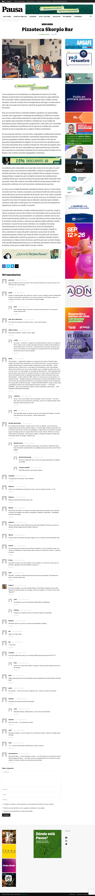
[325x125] (79, 133)
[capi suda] (79, 278)
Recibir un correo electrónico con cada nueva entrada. (18, 811)
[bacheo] (79, 330)
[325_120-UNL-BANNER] (79, 183)
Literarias (78, 16)
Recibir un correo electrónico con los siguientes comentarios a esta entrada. (24, 808)
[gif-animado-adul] (79, 144)
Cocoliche (56, 16)
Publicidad (72, 894)
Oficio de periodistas (19, 1)
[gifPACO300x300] (79, 111)
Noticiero (7, 16)
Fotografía (67, 16)
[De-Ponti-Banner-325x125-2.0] (79, 83)
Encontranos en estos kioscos (43, 1)
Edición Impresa (30, 1)
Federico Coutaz (45, 34)
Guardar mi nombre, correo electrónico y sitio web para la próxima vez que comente (28, 804)
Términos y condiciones (83, 894)
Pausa (3, 20)
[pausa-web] (79, 122)
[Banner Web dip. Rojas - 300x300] (79, 172)
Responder (11, 287)
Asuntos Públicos (20, 16)
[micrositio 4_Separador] (31, 87)
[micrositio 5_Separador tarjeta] (31, 254)
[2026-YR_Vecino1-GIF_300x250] (79, 72)
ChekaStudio (24, 894)
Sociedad (33, 16)
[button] (91, 17)
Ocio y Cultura (44, 16)
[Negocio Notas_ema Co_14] (31, 161)
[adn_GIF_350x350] (79, 306)
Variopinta (50, 24)
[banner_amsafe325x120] (79, 48)
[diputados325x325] (79, 222)
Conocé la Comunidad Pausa (60, 1)
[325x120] (79, 194)
